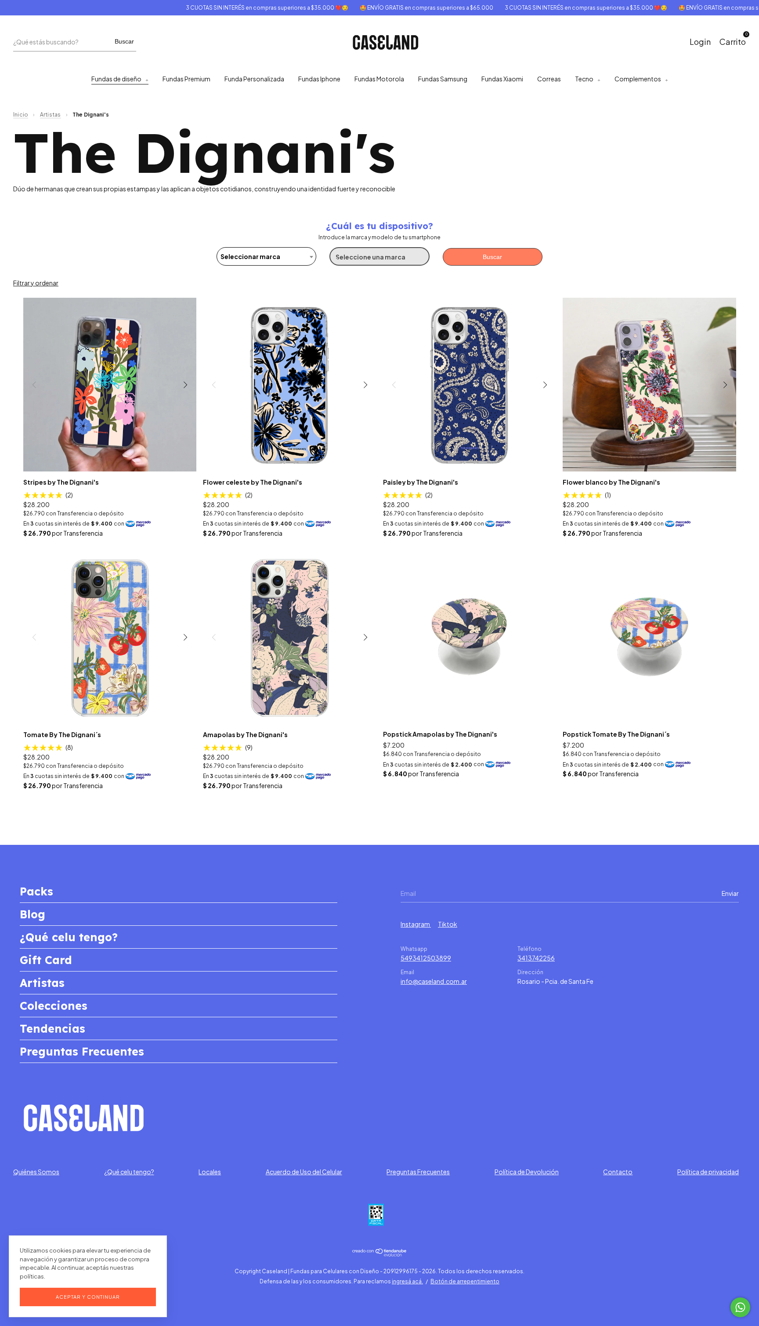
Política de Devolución (527, 1172)
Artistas (50, 114)
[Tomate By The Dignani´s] (110, 637)
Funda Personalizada (254, 79)
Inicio (20, 114)
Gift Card (46, 960)
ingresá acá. (407, 1281)
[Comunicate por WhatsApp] (740, 1307)
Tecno (584, 79)
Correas (549, 79)
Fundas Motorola (379, 79)
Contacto (617, 1172)
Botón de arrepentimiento (464, 1281)
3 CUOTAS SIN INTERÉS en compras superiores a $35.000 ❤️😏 (240, 7)
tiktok (447, 924)
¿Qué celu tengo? (69, 937)
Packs (36, 891)
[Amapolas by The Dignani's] (289, 637)
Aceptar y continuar (88, 1297)
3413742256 (536, 958)
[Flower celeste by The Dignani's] (289, 384)
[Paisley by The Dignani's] (470, 384)
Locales (210, 1172)
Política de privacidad (708, 1172)
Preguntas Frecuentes (82, 1051)
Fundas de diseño (116, 79)
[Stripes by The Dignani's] (110, 384)
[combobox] (266, 256)
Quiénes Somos (36, 1172)
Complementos (637, 79)
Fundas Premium (186, 79)
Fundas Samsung (442, 79)
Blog (32, 914)
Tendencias (52, 1028)
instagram (416, 924)
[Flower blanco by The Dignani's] (649, 384)
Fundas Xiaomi (502, 79)
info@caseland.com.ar (434, 981)
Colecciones (53, 1005)
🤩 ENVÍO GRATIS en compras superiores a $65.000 (400, 7)
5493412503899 (426, 958)
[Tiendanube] (379, 1254)
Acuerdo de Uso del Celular (304, 1172)
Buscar (124, 41)
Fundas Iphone (319, 79)
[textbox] (266, 256)
